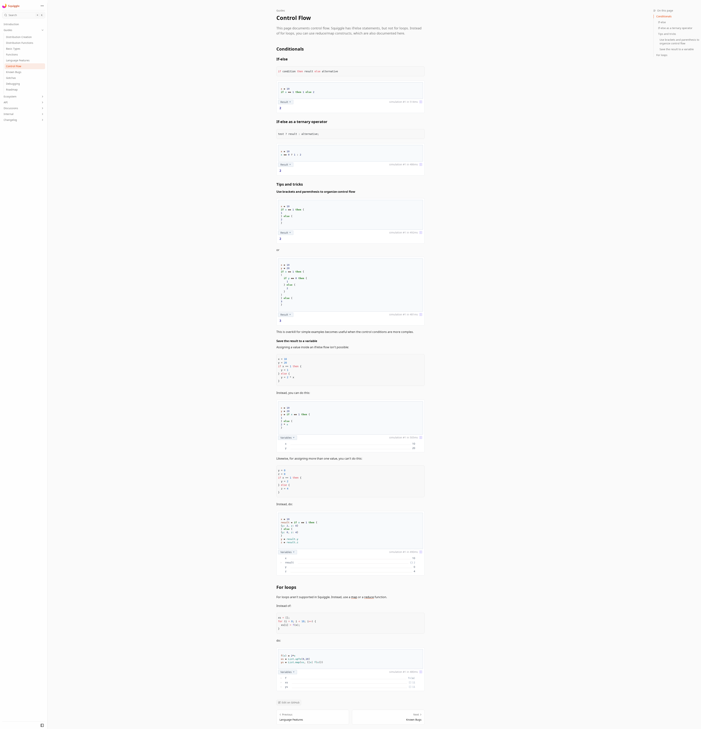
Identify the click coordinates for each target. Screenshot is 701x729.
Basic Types (13, 48)
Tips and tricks (289, 184)
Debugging (13, 83)
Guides (8, 30)
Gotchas (11, 78)
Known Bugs (13, 72)
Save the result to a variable (296, 341)
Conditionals (290, 49)
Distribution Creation (19, 37)
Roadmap (12, 89)
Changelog (10, 120)
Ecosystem (10, 96)
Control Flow (13, 66)
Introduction (11, 24)
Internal (9, 114)
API (6, 102)
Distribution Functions (19, 43)
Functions (12, 54)
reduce (369, 597)
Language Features (18, 60)
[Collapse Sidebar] (42, 725)
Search (26, 15)
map (354, 597)
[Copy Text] (420, 71)
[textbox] (350, 90)
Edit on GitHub (291, 702)
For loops (286, 587)
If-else (282, 59)
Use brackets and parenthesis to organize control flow (315, 192)
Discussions (11, 108)
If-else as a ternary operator (301, 121)
